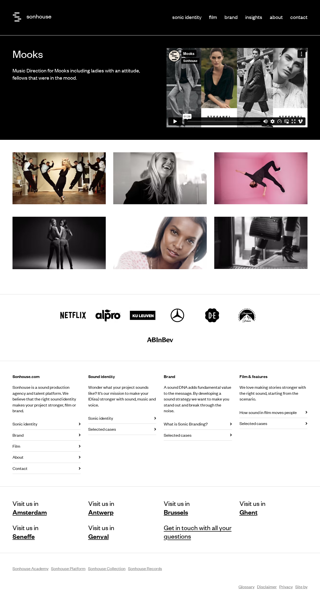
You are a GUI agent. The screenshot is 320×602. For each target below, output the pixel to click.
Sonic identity (187, 16)
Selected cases (102, 429)
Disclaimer (267, 586)
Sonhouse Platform (68, 568)
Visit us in (29, 507)
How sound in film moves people (268, 412)
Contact (299, 16)
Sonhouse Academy (30, 568)
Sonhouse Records (145, 568)
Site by (301, 586)
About (276, 16)
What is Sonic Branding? (186, 423)
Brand (231, 16)
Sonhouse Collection (107, 568)
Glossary (246, 586)
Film (213, 16)
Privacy (286, 586)
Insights (253, 16)
